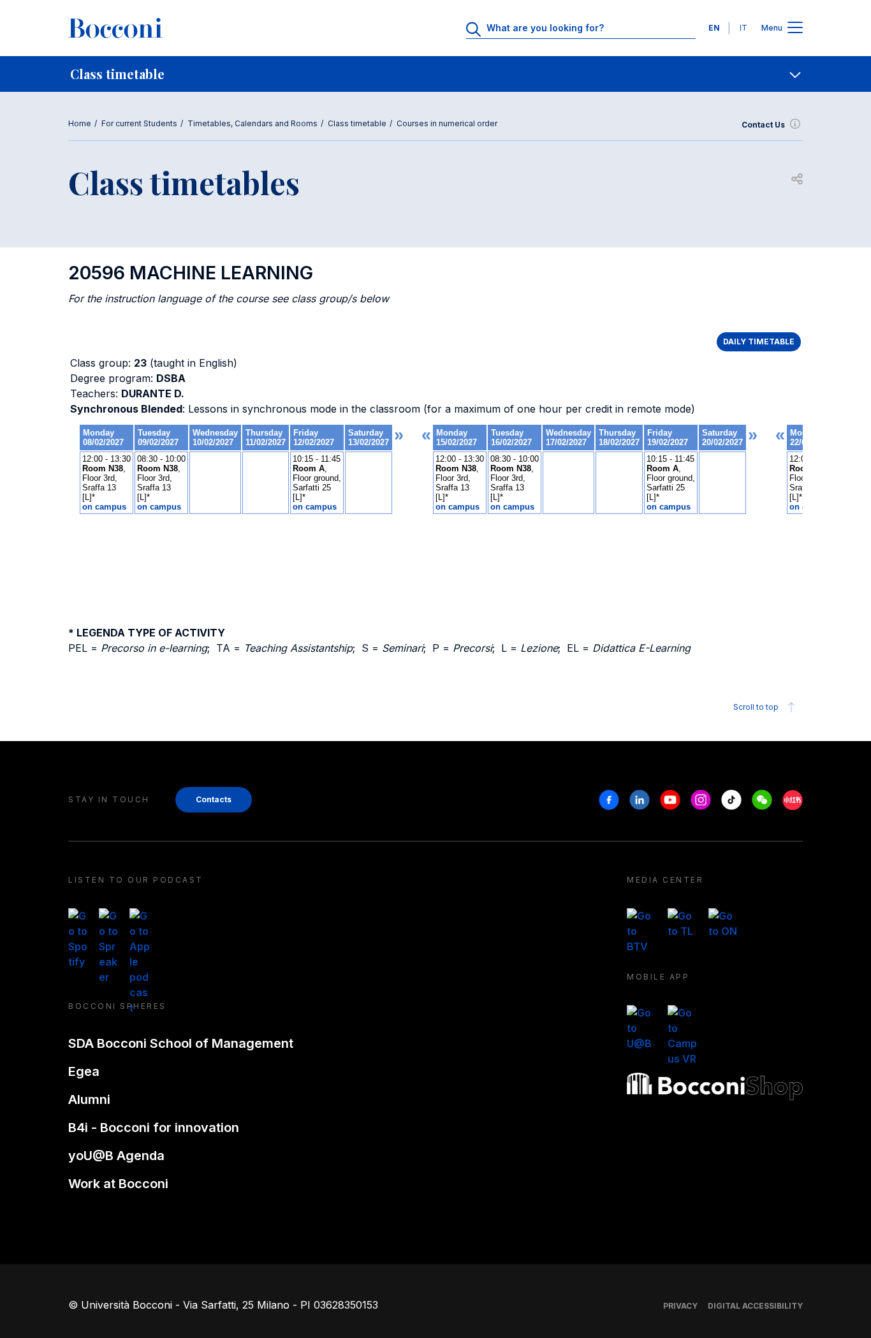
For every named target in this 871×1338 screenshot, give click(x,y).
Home (79, 123)
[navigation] (435, 74)
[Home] (115, 28)
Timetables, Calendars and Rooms (252, 123)
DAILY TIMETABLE (758, 341)
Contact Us (763, 124)
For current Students (139, 123)
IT (743, 28)
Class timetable (357, 123)
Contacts (213, 799)
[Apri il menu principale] (795, 28)
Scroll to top (756, 707)
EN (714, 28)
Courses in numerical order (447, 123)
